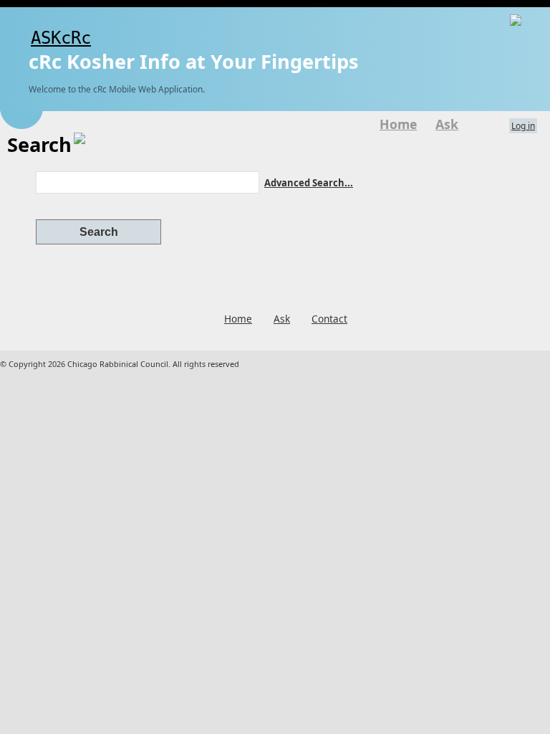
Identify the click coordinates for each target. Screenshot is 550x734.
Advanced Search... (308, 182)
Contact (329, 318)
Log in (523, 126)
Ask (446, 124)
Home (398, 124)
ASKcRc (61, 38)
